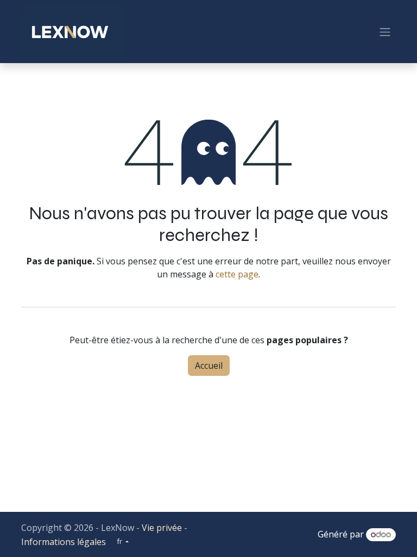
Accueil (209, 366)
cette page (237, 274)
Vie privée (162, 528)
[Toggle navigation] (385, 31)
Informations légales (63, 542)
